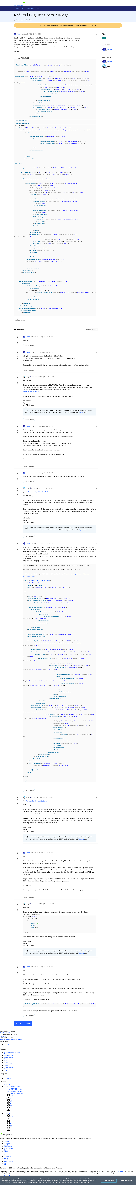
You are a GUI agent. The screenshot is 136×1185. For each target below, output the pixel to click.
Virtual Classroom (9, 1067)
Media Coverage (8, 1148)
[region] (68, 1180)
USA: (14, 1086)
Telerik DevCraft (5, 1033)
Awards (6, 1145)
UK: (14, 1088)
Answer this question (23, 1023)
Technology (7, 1143)
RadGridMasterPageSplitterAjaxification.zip (39, 492)
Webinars (6, 1062)
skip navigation (18, 5)
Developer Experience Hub (12, 1052)
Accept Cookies (109, 1180)
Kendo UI (3, 1036)
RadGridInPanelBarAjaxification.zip (36, 801)
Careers (6, 1150)
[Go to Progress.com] (6, 1135)
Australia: (15, 1093)
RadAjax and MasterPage (31, 392)
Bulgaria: (15, 1091)
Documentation (8, 1055)
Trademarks (121, 1171)
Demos (6, 1054)
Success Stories (8, 1077)
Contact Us (7, 1085)
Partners (6, 1065)
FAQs (5, 1070)
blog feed (81, 412)
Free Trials (7, 1044)
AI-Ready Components (15, 1039)
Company (6, 1141)
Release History (8, 1057)
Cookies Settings (126, 1180)
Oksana (19, 34)
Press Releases (8, 1146)
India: (14, 1090)
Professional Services (10, 1064)
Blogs (5, 1060)
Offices (6, 1151)
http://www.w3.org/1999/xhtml (41, 580)
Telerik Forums (19, 8)
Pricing (6, 1046)
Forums (6, 1059)
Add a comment (20, 320)
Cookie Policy (16, 1182)
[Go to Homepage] (24, 5)
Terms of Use (8, 1176)
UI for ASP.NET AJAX (32, 8)
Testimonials (7, 1078)
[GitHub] (8, 1108)
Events (6, 1069)
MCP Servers (4, 1039)
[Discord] (8, 1110)
